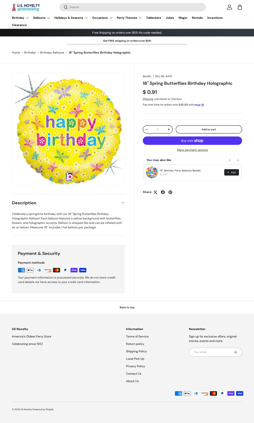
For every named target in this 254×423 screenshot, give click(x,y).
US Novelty (26, 409)
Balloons (39, 18)
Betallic (147, 76)
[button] (240, 7)
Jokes (170, 18)
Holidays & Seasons (68, 18)
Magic (183, 18)
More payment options (192, 150)
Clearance (19, 25)
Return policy (135, 344)
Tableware (153, 18)
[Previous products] (230, 160)
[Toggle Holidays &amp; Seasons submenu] (86, 18)
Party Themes (127, 18)
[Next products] (238, 160)
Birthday (18, 18)
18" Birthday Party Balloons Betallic (180, 170)
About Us (132, 381)
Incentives (215, 18)
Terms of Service (137, 336)
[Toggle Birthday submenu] (27, 18)
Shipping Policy (136, 351)
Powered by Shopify (43, 409)
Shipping (148, 99)
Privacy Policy (135, 366)
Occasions (100, 18)
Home (16, 52)
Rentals (197, 18)
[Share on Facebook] (163, 192)
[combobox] (133, 7)
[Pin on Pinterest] (170, 192)
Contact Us (133, 374)
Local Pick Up (135, 359)
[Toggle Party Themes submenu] (140, 18)
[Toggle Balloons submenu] (48, 18)
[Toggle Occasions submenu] (111, 18)
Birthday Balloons (52, 52)
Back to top (127, 307)
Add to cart (209, 129)
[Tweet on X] (155, 192)
